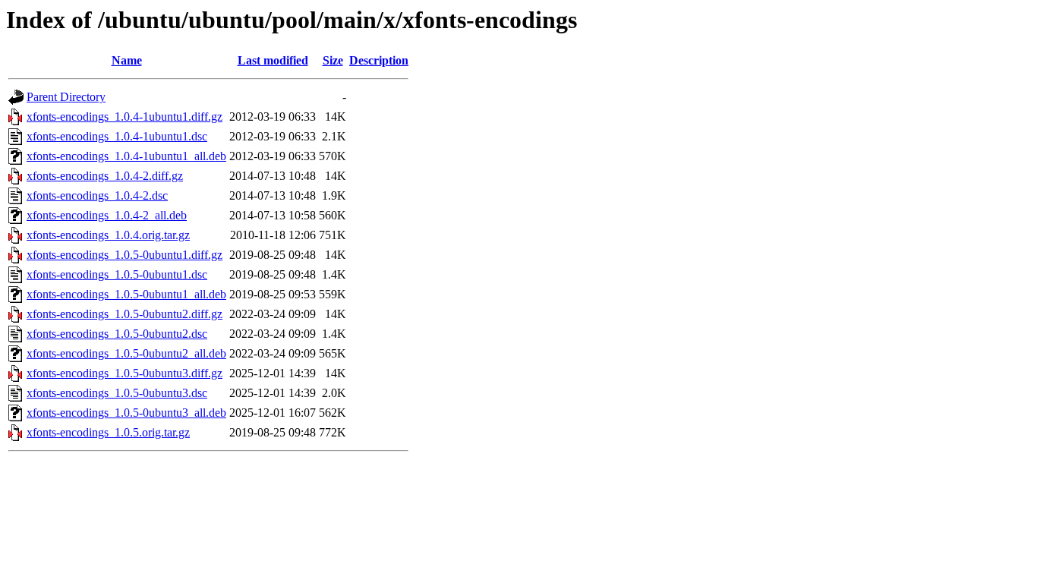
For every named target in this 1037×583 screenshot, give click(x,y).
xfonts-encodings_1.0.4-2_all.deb (107, 215)
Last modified (273, 60)
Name (127, 60)
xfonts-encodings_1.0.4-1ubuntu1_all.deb (126, 156)
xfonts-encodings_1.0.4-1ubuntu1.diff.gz (124, 116)
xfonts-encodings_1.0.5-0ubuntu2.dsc (117, 333)
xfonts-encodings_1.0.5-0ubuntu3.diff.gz (124, 373)
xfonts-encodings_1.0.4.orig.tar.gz (108, 234)
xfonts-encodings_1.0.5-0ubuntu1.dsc (117, 274)
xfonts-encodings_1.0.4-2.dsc (97, 195)
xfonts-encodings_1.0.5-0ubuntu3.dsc (117, 392)
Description (378, 60)
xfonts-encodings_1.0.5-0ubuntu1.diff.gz (124, 254)
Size (333, 60)
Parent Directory (66, 96)
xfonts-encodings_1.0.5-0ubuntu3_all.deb (126, 412)
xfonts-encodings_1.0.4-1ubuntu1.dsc (117, 136)
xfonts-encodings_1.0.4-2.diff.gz (105, 175)
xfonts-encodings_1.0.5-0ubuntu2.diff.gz (124, 313)
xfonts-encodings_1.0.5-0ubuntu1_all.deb (126, 294)
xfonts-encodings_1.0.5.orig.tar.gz (108, 432)
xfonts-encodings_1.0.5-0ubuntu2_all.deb (126, 353)
